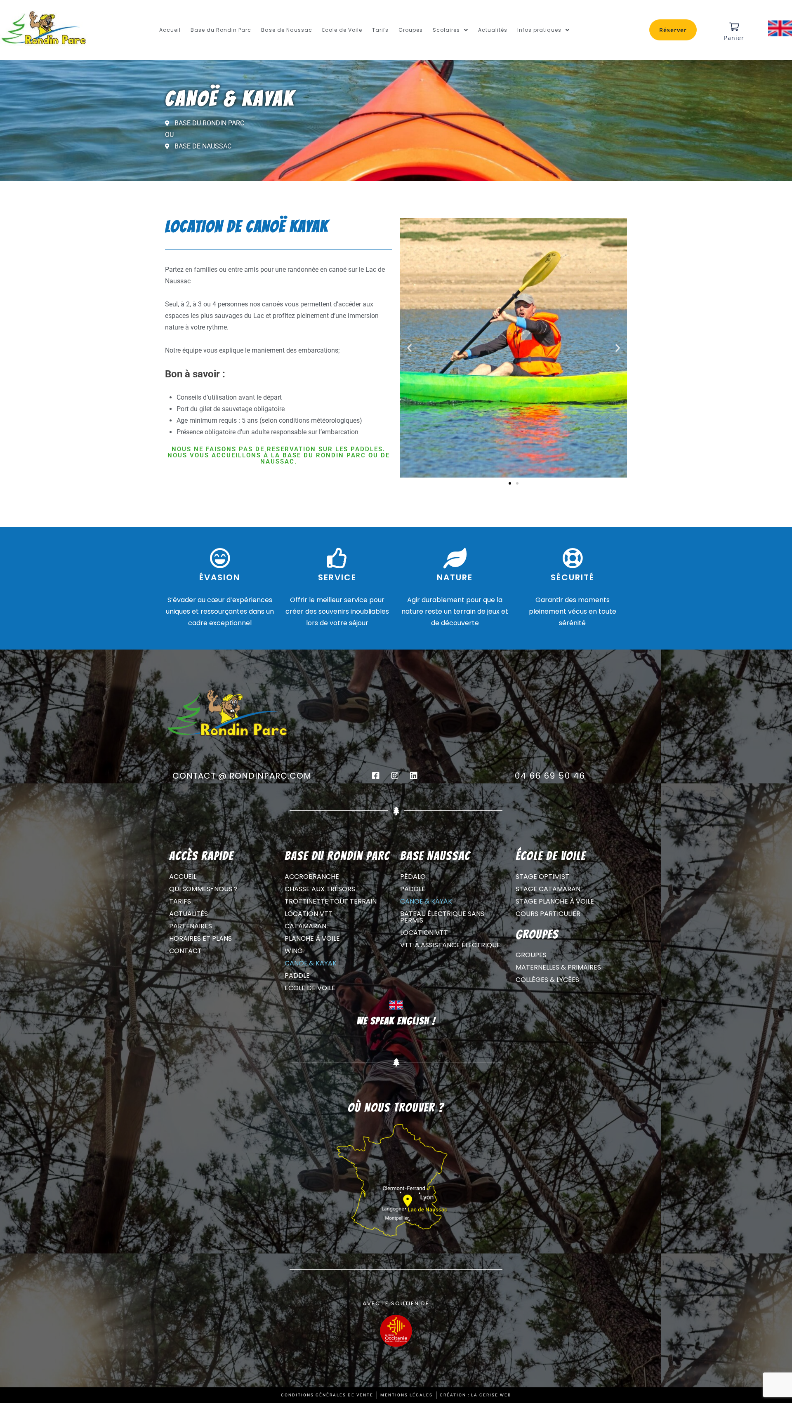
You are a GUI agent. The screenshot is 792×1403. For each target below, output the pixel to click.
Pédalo (413, 876)
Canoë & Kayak (311, 963)
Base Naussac (435, 856)
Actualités (492, 29)
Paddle (297, 975)
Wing (294, 951)
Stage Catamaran (548, 889)
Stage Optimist (542, 876)
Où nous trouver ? (396, 1107)
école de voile (551, 856)
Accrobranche (312, 876)
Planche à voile (312, 938)
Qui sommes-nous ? (203, 889)
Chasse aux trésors (320, 889)
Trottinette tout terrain (331, 901)
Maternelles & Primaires (558, 967)
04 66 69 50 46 (550, 776)
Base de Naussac (286, 29)
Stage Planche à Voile (555, 901)
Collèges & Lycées (547, 979)
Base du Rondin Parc (221, 29)
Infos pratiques (539, 29)
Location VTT (308, 913)
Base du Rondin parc (337, 856)
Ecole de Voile (342, 29)
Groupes (410, 29)
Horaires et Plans (200, 938)
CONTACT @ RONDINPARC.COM (241, 776)
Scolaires (446, 29)
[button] (450, 30)
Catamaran (305, 926)
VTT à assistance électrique (450, 945)
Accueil (170, 29)
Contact (185, 951)
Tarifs (380, 29)
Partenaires (190, 926)
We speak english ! (396, 1021)
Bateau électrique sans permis (442, 917)
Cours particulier (548, 913)
